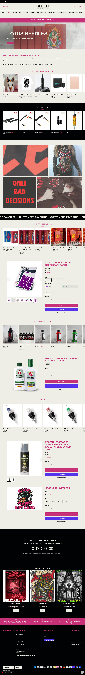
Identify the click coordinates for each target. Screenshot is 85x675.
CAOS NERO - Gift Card (57, 488)
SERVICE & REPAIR (7, 638)
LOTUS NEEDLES (42, 224)
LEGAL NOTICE (74, 637)
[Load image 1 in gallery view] (24, 374)
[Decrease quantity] (46, 299)
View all (42, 109)
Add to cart (61, 305)
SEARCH (73, 633)
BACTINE (49, 368)
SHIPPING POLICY (75, 638)
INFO (16, 610)
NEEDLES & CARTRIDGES (37, 12)
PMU (20, 12)
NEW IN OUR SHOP (42, 71)
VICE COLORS (42, 321)
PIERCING (26, 12)
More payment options (61, 312)
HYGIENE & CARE (62, 12)
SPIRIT (48, 272)
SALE (9, 12)
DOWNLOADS (74, 635)
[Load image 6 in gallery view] (24, 279)
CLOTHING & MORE (42, 16)
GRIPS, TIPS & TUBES (50, 12)
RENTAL (5, 640)
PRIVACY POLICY (75, 644)
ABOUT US (5, 635)
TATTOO (15, 12)
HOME (3, 12)
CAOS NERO (49, 494)
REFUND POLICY (75, 640)
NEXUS (42, 400)
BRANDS (5, 637)
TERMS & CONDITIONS (76, 642)
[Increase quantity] (52, 299)
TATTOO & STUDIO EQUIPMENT (75, 12)
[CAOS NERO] (42, 6)
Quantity (47, 296)
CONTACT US (6, 633)
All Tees (11, 43)
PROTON (49, 457)
